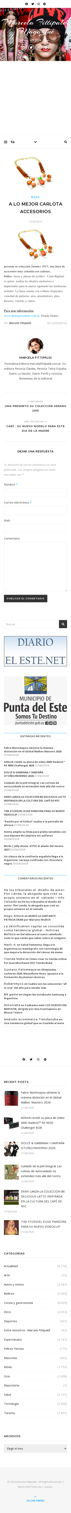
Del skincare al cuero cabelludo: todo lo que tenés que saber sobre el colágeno (35, 936)
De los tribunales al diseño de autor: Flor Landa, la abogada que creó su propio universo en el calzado (32, 905)
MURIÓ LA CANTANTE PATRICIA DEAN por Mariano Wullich (30, 918)
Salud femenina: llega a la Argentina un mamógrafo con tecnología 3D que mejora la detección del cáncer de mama (33, 948)
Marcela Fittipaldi (20, 323)
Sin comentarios (57, 323)
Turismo (9, 1413)
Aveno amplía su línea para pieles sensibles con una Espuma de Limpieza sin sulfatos (35, 833)
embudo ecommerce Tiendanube (31, 1019)
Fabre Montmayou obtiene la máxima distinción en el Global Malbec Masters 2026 (32, 749)
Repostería (11, 1385)
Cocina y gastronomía (18, 1303)
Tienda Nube (14, 959)
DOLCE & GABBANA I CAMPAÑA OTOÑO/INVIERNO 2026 (23, 774)
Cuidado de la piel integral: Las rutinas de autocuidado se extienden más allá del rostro (34, 784)
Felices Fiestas (14, 1348)
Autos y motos (14, 1284)
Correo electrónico (18, 502)
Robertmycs (14, 984)
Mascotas (10, 1358)
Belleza (9, 1293)
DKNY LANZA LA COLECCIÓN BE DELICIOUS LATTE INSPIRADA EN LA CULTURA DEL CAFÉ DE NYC (35, 798)
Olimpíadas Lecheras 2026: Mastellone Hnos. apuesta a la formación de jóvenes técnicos (33, 973)
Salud (7, 1394)
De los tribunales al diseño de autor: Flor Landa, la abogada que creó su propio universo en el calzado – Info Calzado (34, 895)
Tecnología (11, 1404)
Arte (7, 1275)
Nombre (11, 484)
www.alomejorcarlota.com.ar (21, 316)
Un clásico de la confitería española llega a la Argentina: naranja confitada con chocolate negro (33, 860)
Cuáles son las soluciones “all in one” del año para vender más (35, 986)
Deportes (10, 1321)
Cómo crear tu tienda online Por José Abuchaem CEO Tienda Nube (35, 961)
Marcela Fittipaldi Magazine (35, 27)
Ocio (7, 1376)
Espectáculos (13, 1339)
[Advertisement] (35, 98)
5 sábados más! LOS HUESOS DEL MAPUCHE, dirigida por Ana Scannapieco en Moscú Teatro (35, 1008)
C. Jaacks (47, 1487)
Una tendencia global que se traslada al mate (34, 1023)
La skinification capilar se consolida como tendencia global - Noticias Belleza (34, 930)
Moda (35, 197)
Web (7, 520)
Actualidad (11, 1266)
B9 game (11, 994)
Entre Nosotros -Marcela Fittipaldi (27, 1330)
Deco (7, 1312)
